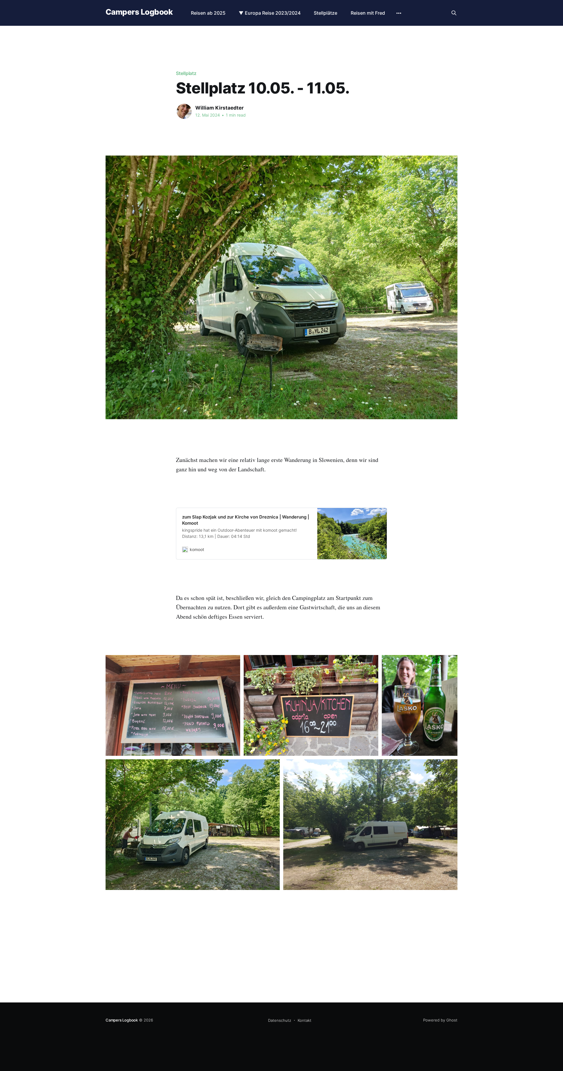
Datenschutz (279, 1020)
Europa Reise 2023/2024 (273, 13)
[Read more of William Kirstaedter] (184, 111)
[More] (398, 13)
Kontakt (304, 1020)
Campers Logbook (139, 12)
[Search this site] (454, 13)
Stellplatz (186, 73)
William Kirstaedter (219, 108)
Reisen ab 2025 (208, 13)
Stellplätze (325, 13)
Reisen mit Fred (368, 13)
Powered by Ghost (440, 1020)
